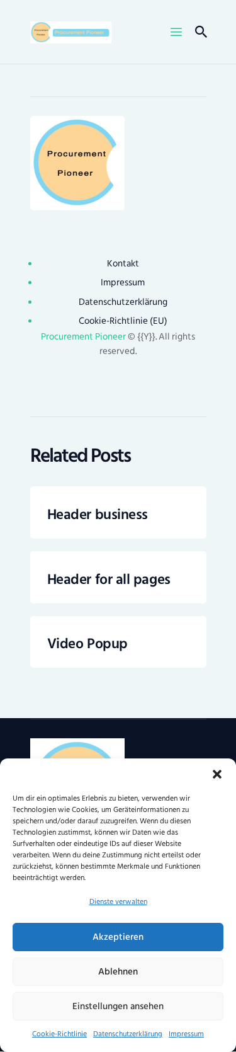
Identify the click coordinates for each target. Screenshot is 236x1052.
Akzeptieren (118, 937)
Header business (97, 515)
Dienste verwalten (118, 902)
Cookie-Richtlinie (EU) (123, 321)
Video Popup (87, 644)
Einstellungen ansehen (118, 1006)
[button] (217, 774)
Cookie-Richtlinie (59, 1034)
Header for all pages (109, 580)
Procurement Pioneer (83, 337)
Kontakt (123, 264)
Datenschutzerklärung (127, 1034)
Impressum (186, 1034)
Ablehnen (118, 972)
